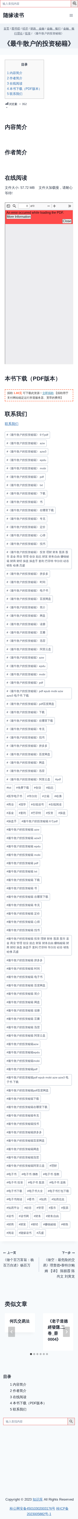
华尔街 (32, 796)
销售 (64, 1224)
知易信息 (58, 1199)
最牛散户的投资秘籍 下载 (23, 880)
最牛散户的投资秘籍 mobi (23, 854)
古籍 (45, 796)
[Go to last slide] (11, 1332)
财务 (37, 1216)
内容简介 (14, 73)
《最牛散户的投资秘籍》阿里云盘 (28, 779)
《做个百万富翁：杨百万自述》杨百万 (18, 1259)
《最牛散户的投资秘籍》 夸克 (26, 518)
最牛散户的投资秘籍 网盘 (23, 1002)
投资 (49, 813)
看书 (30, 1199)
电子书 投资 (15, 1182)
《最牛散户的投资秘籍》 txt (25, 485)
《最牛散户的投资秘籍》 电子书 (27, 590)
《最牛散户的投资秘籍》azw (25, 657)
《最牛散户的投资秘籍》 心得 (26, 535)
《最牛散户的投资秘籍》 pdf (25, 476)
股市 (52, 1207)
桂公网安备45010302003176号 (32, 1509)
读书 (10, 1216)
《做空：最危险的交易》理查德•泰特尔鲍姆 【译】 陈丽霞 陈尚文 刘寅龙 (59, 1264)
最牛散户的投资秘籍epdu (23, 1052)
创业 (37, 787)
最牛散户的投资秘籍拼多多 (24, 1132)
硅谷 (28, 1207)
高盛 (40, 1232)
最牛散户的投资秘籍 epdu (24, 846)
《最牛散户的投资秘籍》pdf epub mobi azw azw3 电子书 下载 (35, 693)
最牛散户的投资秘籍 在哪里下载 (27, 896)
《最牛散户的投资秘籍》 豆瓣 (26, 632)
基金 (10, 813)
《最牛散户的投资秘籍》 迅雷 (26, 640)
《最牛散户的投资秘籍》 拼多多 (27, 573)
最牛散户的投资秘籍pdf (22, 1069)
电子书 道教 (57, 1182)
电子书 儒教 (51, 1174)
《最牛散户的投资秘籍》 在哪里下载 (30, 510)
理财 (53, 1165)
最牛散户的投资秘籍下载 (23, 1098)
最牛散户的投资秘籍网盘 (23, 1149)
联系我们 (14, 94)
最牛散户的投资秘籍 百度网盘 (26, 985)
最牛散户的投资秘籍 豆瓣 (23, 1018)
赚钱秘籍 (49, 1224)
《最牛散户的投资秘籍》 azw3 (26, 451)
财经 (34, 1224)
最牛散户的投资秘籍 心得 (23, 921)
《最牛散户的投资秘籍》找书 (26, 737)
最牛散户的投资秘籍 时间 (23, 968)
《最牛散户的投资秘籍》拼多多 (27, 745)
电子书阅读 (14, 1199)
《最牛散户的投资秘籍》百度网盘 (28, 754)
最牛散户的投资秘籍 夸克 (23, 905)
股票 (64, 1207)
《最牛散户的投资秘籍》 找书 (26, 543)
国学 (22, 804)
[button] (75, 4)
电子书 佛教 (30, 1174)
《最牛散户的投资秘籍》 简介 (26, 607)
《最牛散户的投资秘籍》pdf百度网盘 (30, 703)
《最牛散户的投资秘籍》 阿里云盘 (29, 649)
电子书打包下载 (58, 1191)
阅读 (10, 1232)
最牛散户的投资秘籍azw (22, 1044)
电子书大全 (35, 1191)
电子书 (12, 1174)
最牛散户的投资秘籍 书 (22, 888)
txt (9, 787)
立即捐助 (48, 393)
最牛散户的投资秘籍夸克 (23, 1115)
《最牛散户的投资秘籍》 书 (25, 502)
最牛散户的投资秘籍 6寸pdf (40, 821)
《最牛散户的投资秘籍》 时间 (26, 582)
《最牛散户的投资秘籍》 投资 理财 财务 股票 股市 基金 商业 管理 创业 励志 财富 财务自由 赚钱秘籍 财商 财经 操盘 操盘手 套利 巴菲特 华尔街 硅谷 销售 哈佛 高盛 (38, 559)
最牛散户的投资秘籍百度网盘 (26, 1140)
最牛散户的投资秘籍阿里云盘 (26, 1165)
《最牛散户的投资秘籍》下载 (26, 712)
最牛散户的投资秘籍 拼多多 (25, 960)
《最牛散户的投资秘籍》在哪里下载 (30, 720)
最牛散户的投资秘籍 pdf (22, 863)
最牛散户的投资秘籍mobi (23, 1060)
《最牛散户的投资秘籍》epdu (26, 666)
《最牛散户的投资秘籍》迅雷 (26, 770)
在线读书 (37, 804)
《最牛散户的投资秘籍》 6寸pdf (27, 434)
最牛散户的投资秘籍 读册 (23, 1010)
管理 (40, 1207)
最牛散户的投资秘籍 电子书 (25, 976)
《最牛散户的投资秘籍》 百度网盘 (29, 598)
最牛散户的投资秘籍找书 (23, 1123)
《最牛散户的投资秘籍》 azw (26, 443)
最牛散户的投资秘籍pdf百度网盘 (28, 1090)
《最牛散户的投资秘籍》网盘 (26, 762)
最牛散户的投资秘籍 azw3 (24, 838)
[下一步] (66, 1332)
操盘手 (12, 821)
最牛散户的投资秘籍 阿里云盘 (26, 1035)
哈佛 (58, 796)
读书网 (24, 1216)
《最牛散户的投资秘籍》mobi (26, 674)
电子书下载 (14, 1191)
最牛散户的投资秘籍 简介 (23, 993)
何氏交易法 (20, 1321)
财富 (22, 1224)
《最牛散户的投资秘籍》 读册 (26, 624)
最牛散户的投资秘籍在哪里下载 (27, 1107)
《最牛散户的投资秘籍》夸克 (26, 729)
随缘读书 (25, 1232)
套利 (22, 813)
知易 (43, 1199)
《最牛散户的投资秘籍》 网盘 (26, 615)
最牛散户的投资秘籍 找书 (23, 930)
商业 (10, 804)
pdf (58, 779)
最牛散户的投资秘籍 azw (23, 829)
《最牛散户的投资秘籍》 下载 (26, 493)
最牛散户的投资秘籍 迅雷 (23, 1027)
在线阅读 (14, 83)
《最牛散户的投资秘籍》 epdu (26, 460)
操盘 (62, 813)
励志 (49, 787)
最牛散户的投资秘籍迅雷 (23, 1157)
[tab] (31, 1354)
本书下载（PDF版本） (24, 88)
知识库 (38, 1499)
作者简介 (14, 78)
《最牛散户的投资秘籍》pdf (25, 682)
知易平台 (13, 1207)
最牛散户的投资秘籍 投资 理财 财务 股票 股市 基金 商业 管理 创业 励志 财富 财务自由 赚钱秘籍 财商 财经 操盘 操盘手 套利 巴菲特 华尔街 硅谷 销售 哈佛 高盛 (38, 945)
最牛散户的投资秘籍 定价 (23, 913)
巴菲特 (36, 813)
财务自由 (52, 1216)
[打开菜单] (71, 15)
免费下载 (22, 787)
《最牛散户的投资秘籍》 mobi (26, 468)
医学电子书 (14, 796)
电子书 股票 (36, 1182)
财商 (10, 1224)
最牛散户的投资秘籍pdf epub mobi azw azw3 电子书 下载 (37, 1079)
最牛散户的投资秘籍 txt (22, 871)
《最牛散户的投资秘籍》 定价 (26, 527)
